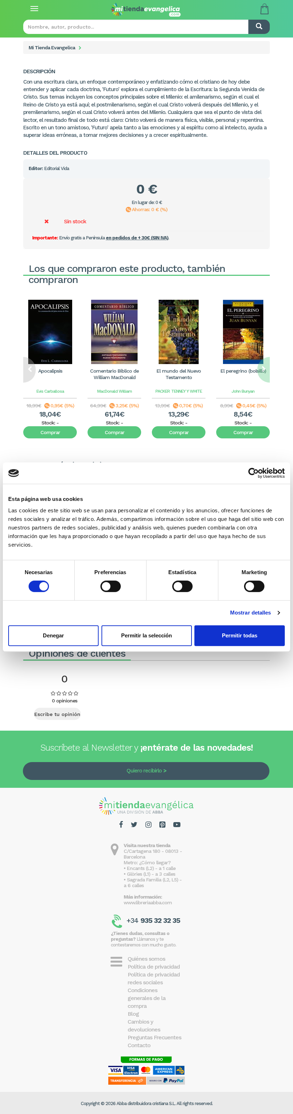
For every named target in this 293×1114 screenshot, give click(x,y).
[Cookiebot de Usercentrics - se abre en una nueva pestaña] (253, 473)
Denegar (53, 635)
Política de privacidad (154, 966)
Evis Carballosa (50, 391)
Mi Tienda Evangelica (52, 47)
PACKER (162, 391)
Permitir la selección (146, 635)
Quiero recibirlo (144, 770)
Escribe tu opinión (57, 714)
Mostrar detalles (250, 613)
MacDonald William (114, 391)
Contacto (139, 1045)
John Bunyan (243, 391)
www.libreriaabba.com (148, 902)
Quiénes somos (146, 958)
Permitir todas (239, 635)
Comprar (50, 432)
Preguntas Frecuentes (154, 1037)
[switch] (110, 586)
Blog (133, 1013)
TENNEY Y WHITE (186, 391)
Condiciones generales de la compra (146, 998)
